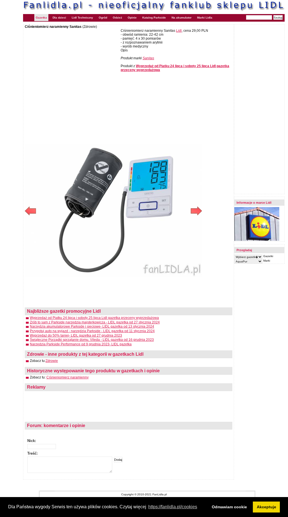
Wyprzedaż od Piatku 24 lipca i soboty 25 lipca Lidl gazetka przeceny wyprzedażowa (94, 318)
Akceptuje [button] (266, 507)
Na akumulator (182, 17)
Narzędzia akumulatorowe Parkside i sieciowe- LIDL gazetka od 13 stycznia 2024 (92, 326)
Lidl (179, 31)
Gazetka (41, 17)
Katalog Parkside (154, 17)
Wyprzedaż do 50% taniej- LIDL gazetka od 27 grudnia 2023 (76, 335)
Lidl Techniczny (82, 17)
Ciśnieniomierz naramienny (67, 377)
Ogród (103, 17)
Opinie (132, 17)
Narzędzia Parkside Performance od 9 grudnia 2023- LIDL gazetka (81, 344)
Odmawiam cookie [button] (229, 507)
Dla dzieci (59, 17)
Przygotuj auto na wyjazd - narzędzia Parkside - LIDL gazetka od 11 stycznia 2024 (92, 331)
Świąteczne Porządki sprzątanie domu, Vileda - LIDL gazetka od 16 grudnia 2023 (92, 340)
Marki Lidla (204, 17)
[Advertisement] (72, 69)
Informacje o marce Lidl (254, 202)
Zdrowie (52, 361)
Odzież (117, 17)
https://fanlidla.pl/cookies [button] (172, 506)
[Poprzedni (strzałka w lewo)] (69, 211)
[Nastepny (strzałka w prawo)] (157, 211)
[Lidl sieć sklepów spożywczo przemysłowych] (256, 239)
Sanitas (148, 58)
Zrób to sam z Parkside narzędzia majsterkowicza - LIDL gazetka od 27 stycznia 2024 (95, 322)
